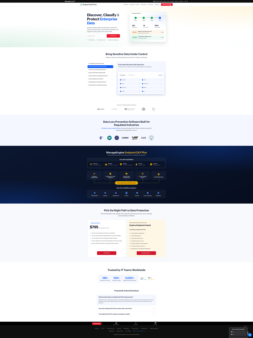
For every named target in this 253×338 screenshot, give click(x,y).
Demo (137, 4)
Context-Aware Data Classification (130, 65)
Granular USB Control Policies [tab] (96, 79)
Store (168, 1)
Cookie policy (144, 328)
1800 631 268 (157, 1)
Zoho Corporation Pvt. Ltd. (123, 334)
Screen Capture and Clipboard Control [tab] (98, 75)
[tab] (136, 19)
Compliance (126, 328)
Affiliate (177, 1)
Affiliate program (154, 328)
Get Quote (150, 4)
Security (119, 328)
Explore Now (145, 253)
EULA (103, 328)
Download (165, 4)
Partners (172, 1)
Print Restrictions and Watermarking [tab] (98, 85)
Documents (144, 4)
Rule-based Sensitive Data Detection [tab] (98, 66)
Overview (126, 4)
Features (132, 4)
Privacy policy (135, 328)
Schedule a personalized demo (110, 128)
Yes (233, 331)
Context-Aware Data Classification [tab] (97, 69)
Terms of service (110, 328)
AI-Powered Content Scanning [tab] (96, 63)
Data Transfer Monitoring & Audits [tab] (97, 72)
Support (157, 4)
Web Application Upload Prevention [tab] (97, 82)
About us (97, 328)
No (233, 334)
